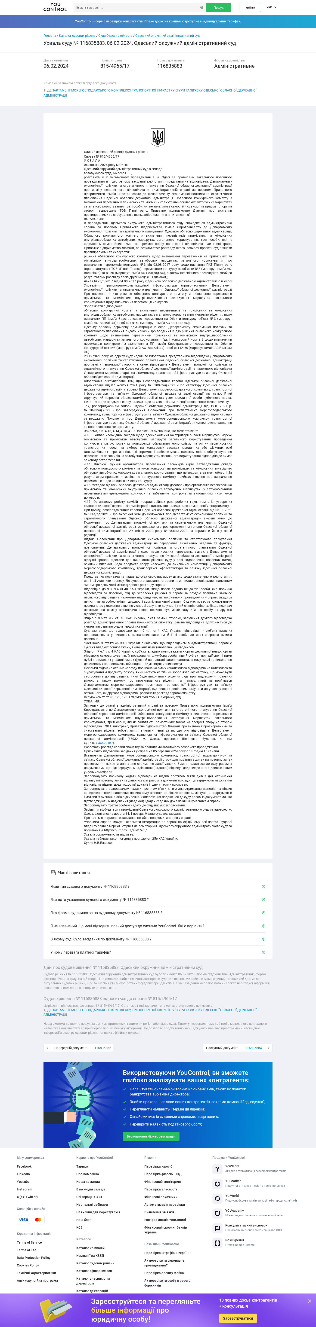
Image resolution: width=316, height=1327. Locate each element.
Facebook (24, 1166)
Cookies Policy (28, 1265)
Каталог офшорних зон (94, 1271)
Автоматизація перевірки (164, 1204)
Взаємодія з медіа (90, 1189)
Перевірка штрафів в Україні (166, 1253)
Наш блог (83, 1220)
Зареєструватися (238, 1318)
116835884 (253, 1048)
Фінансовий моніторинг (162, 1182)
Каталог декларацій (92, 1291)
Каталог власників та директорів (93, 1281)
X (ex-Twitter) (27, 1197)
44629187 (105, 743)
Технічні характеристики (36, 1273)
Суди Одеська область (115, 35)
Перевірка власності (160, 1189)
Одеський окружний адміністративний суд (167, 35)
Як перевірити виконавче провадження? (164, 1263)
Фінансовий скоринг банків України (165, 1230)
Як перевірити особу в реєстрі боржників (167, 1283)
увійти (250, 7)
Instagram (24, 1189)
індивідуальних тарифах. (221, 21)
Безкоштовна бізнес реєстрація (151, 1136)
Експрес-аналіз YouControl (165, 1220)
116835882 (102, 1048)
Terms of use (26, 1250)
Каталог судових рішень (77, 35)
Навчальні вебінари (92, 1204)
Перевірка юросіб (158, 1166)
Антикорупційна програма (37, 1280)
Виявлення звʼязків (159, 1212)
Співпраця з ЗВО (89, 1197)
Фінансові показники (160, 1197)
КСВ (79, 1227)
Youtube (23, 1182)
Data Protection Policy (33, 1258)
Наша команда (88, 1182)
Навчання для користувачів (98, 1212)
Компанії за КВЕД (90, 1255)
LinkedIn (23, 1174)
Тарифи (82, 1166)
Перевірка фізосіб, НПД (163, 1174)
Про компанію (87, 1174)
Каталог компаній (90, 1248)
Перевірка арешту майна (164, 1273)
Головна (49, 35)
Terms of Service (29, 1242)
